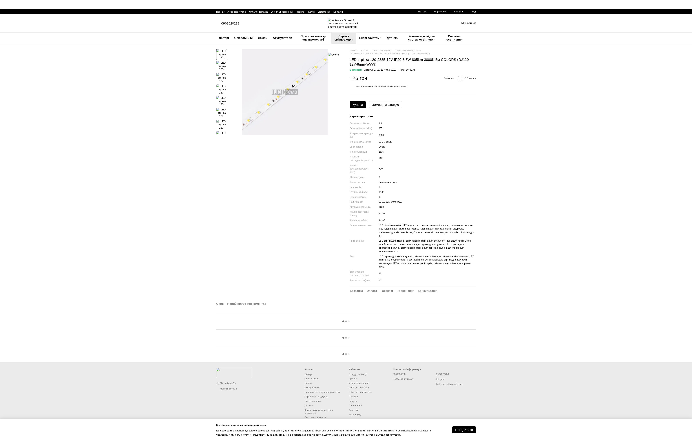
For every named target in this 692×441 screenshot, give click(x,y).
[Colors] (334, 54)
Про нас (220, 12)
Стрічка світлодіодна (343, 38)
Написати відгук (407, 70)
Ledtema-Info (324, 12)
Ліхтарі (224, 37)
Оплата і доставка (258, 12)
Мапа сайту (355, 414)
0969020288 (230, 23)
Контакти (338, 12)
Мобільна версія (228, 388)
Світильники (243, 37)
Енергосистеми (370, 37)
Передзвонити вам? (403, 379)
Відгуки (311, 12)
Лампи (262, 37)
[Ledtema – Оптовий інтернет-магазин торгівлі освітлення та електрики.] (234, 372)
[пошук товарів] (473, 38)
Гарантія (300, 12)
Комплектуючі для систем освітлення (421, 38)
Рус (424, 12)
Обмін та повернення (282, 12)
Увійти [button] (359, 86)
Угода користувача (236, 12)
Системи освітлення (454, 38)
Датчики (392, 37)
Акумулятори (282, 37)
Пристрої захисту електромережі (313, 38)
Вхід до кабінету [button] (358, 374)
